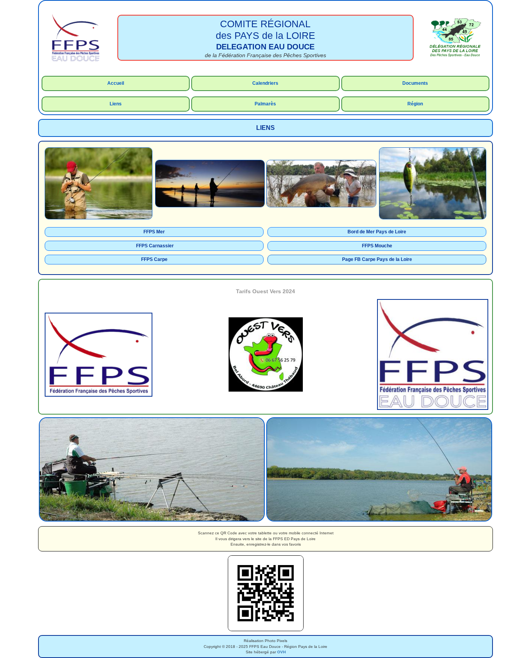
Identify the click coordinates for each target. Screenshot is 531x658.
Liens (116, 104)
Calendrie (263, 83)
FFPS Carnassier (155, 245)
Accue (114, 83)
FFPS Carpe (154, 259)
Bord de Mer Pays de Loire (377, 231)
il (123, 83)
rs (276, 83)
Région (415, 104)
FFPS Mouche (377, 245)
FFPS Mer (154, 231)
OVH (281, 652)
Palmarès (265, 104)
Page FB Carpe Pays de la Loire (377, 259)
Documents (415, 83)
